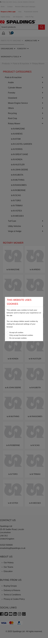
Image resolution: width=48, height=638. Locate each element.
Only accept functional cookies (21, 335)
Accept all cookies (16, 332)
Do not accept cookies (18, 338)
